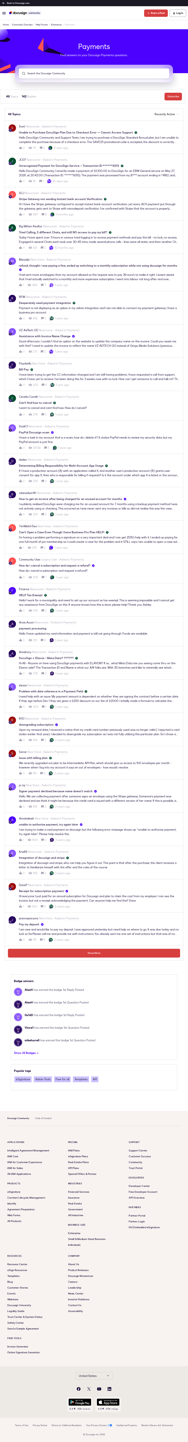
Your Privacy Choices (96, 1425)
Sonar (23, 752)
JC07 (22, 160)
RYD (21, 719)
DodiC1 (23, 426)
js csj (22, 785)
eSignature (23, 1079)
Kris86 (23, 852)
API (95, 1079)
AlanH (29, 990)
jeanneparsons (28, 918)
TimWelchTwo (28, 526)
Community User (30, 560)
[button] (4, 13)
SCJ (21, 193)
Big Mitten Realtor (30, 226)
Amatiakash (26, 819)
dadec (23, 460)
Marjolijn (24, 260)
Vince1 (29, 1028)
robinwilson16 (27, 493)
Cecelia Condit (28, 397)
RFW (22, 297)
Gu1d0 (29, 1015)
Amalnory (25, 652)
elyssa (23, 685)
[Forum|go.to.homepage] (25, 13)
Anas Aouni (26, 623)
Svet (22, 127)
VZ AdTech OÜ (28, 330)
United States (88, 1376)
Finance (24, 589)
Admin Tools (42, 1079)
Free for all (62, 1079)
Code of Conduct (43, 1118)
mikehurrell (32, 1040)
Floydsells (25, 364)
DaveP (23, 885)
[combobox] (94, 73)
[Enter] (22, 73)
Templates (81, 1079)
